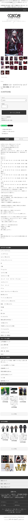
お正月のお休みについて (6, 374)
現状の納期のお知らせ (6, 371)
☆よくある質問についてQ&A (7, 365)
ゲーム (6, 77)
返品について (4, 118)
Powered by (6, 519)
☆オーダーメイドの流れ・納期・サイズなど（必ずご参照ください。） (14, 361)
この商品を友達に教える (7, 129)
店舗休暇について (5, 368)
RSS (17, 512)
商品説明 (7, 139)
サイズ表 (3, 377)
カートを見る (3, 505)
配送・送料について (16, 509)
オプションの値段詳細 (5, 117)
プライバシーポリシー (19, 510)
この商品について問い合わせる (8, 131)
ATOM (19, 512)
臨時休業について (5, 380)
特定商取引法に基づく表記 (6, 120)
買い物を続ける (5, 133)
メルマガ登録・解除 (11, 512)
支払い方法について (8, 509)
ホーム (2, 77)
